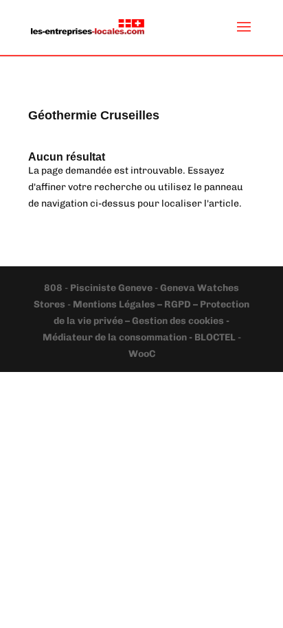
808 (54, 288)
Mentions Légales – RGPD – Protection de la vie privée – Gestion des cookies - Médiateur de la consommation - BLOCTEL (146, 321)
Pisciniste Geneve (112, 288)
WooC (141, 354)
